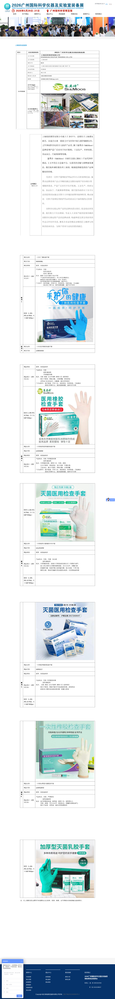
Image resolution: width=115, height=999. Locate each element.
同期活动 (74, 14)
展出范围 (28, 979)
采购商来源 (29, 987)
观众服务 (48, 979)
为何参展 (28, 976)
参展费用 (28, 982)
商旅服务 (62, 14)
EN (107, 4)
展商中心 (37, 14)
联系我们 (98, 14)
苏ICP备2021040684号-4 (71, 994)
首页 (14, 14)
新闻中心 (86, 14)
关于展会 (25, 14)
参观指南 (48, 976)
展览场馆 (68, 972)
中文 (110, 4)
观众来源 (28, 990)
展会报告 (48, 982)
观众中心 (50, 14)
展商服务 (28, 985)
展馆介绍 (67, 976)
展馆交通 (67, 979)
